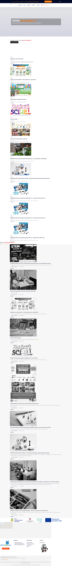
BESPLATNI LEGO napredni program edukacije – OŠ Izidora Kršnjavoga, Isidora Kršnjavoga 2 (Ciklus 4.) (30, 178)
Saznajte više (12, 63)
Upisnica (28, 546)
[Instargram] (28, 558)
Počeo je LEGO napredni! (15, 337)
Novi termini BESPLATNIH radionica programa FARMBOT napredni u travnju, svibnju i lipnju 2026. (30, 427)
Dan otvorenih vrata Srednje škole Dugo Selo (18, 138)
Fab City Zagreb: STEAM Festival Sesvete (18, 99)
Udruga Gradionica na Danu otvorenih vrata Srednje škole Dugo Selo (24, 403)
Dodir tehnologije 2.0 (14, 266)
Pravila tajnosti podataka (30, 543)
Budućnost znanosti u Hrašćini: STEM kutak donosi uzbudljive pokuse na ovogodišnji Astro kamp (30, 263)
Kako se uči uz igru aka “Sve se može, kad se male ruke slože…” (23, 291)
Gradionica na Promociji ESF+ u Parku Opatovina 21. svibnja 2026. (23, 79)
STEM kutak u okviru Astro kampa (16, 58)
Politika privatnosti (29, 542)
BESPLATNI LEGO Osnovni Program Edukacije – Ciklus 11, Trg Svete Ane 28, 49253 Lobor (29, 510)
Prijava (60, 1)
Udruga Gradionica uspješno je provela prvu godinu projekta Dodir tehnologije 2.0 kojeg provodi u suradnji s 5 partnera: (34, 481)
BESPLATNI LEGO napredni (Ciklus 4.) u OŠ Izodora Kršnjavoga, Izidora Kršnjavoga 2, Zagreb (29, 452)
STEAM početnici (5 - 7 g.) (18, 542)
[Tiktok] (30, 558)
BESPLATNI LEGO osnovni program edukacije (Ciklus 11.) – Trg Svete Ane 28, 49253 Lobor (27, 198)
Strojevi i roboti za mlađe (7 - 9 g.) (19, 543)
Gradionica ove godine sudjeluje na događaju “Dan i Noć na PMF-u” (24, 358)
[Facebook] (27, 558)
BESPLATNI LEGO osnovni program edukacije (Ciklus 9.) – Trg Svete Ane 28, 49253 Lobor (27, 237)
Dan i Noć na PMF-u (14, 119)
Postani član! (48, 1)
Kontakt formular (42, 542)
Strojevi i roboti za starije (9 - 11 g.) (19, 544)
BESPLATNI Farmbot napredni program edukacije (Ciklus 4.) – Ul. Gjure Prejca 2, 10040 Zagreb (28, 158)
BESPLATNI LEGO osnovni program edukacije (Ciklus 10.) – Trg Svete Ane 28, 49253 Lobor (27, 217)
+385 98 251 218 (5, 559)
